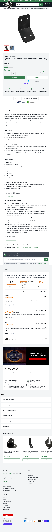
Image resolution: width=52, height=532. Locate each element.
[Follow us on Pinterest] (8, 521)
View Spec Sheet (9, 196)
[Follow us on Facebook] (3, 521)
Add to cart (14, 77)
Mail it (18, 98)
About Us (5, 497)
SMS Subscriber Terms (33, 477)
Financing (5, 503)
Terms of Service (32, 479)
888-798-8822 (42, 263)
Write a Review (43, 291)
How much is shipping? (9, 399)
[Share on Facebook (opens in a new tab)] (9, 305)
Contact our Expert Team (37, 359)
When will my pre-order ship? (10, 410)
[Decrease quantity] (10, 73)
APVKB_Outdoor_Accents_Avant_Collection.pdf (27, 247)
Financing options (7, 415)
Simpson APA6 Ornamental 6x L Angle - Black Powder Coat (12, 452)
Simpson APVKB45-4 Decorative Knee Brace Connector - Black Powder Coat (30, 452)
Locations (5, 499)
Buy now (37, 77)
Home (5, 8)
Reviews (30, 483)
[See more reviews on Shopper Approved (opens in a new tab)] (13, 305)
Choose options (11, 459)
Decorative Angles (20, 8)
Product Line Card (7, 507)
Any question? (6, 426)
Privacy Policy (31, 473)
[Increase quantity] (17, 73)
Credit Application (7, 501)
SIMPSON (6, 56)
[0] (48, 4)
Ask (46, 259)
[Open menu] (3, 4)
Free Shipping (9, 375)
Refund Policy (31, 481)
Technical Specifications (31, 98)
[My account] (45, 4)
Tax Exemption (6, 509)
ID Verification (6, 505)
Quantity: (6, 73)
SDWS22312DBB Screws (11, 239)
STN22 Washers (9, 242)
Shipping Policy (31, 475)
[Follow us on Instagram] (6, 521)
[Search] (41, 4)
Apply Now (37, 81)
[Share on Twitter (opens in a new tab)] (11, 305)
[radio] (26, 281)
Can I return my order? (9, 421)
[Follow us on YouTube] (11, 521)
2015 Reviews (12, 286)
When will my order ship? (9, 405)
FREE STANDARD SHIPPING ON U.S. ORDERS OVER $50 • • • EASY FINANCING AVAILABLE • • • (24, 0)
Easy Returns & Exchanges (22, 375)
